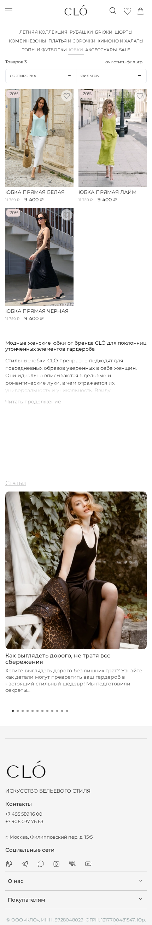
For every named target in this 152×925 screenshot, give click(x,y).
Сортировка (23, 76)
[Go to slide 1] (13, 711)
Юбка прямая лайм (107, 192)
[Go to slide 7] (42, 711)
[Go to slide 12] (67, 711)
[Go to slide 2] (18, 711)
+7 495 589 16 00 (23, 814)
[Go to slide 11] (62, 711)
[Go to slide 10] (57, 711)
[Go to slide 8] (47, 711)
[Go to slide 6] (37, 711)
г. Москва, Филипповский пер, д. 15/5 (49, 837)
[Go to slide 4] (28, 711)
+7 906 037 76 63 (24, 821)
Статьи (15, 483)
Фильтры (90, 76)
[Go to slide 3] (23, 711)
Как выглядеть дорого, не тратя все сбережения (58, 659)
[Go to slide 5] (32, 711)
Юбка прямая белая (35, 192)
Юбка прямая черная (37, 311)
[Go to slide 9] (52, 711)
